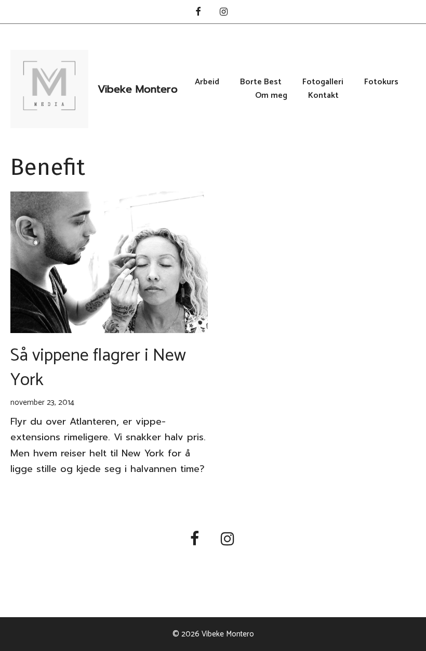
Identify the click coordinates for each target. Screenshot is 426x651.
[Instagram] (224, 12)
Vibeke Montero (138, 89)
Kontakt (323, 96)
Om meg (271, 96)
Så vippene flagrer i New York (98, 368)
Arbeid (207, 82)
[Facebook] (198, 12)
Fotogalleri (322, 82)
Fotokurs (381, 82)
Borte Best (261, 82)
